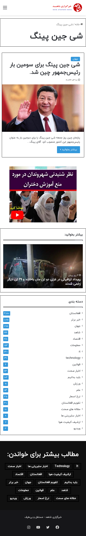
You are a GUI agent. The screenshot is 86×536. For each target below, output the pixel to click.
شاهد (77, 332)
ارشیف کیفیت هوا (69, 422)
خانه (77, 24)
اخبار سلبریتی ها (70, 416)
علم (78, 390)
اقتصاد (76, 339)
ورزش (76, 384)
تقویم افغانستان (71, 403)
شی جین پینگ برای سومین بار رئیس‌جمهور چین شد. (45, 68)
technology (73, 358)
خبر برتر (75, 320)
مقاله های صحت (70, 409)
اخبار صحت (73, 371)
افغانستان (74, 313)
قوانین (76, 364)
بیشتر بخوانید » (68, 149)
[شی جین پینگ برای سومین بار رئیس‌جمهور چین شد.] (43, 108)
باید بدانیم (74, 377)
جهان (75, 59)
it (79, 352)
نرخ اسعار (74, 396)
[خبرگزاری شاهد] (67, 8)
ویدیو (77, 428)
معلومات (75, 345)
